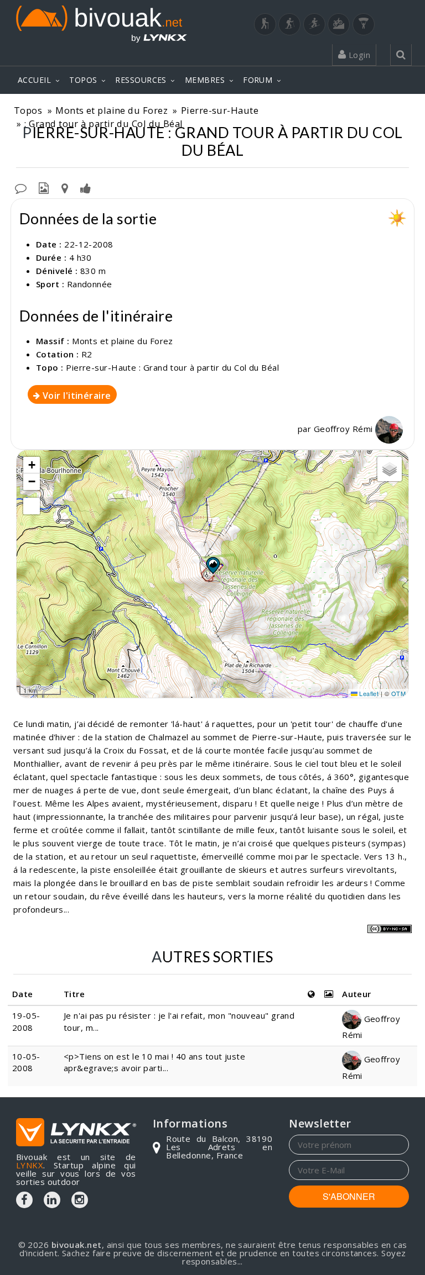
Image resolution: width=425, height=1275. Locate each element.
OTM (398, 693)
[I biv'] (85, 187)
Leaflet (368, 693)
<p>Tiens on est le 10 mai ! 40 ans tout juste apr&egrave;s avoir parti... (154, 1062)
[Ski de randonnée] (314, 24)
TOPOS (83, 80)
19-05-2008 (26, 1021)
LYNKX (29, 1165)
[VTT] (339, 24)
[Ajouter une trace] (64, 187)
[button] (212, 565)
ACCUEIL (34, 80)
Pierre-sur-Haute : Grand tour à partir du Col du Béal (172, 367)
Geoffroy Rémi (344, 428)
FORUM (257, 80)
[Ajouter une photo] (43, 187)
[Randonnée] (265, 24)
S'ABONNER (349, 1196)
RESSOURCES (141, 80)
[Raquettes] (289, 24)
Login (358, 54)
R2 (86, 354)
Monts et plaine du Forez (111, 110)
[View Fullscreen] (31, 506)
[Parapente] (364, 24)
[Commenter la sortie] (21, 187)
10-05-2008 (26, 1062)
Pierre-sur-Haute (219, 110)
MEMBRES (205, 80)
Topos (28, 110)
